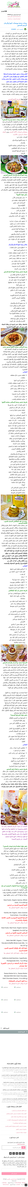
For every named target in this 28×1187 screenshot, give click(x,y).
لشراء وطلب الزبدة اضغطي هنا (18, 983)
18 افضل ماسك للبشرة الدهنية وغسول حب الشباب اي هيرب (14, 1075)
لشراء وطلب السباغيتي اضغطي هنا (17, 935)
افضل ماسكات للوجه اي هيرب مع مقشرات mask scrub (15, 1082)
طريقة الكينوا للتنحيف (14, 99)
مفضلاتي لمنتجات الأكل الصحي (18, 132)
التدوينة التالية (6, 1028)
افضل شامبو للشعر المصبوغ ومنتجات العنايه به (16, 1120)
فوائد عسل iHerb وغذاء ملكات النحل (18, 1116)
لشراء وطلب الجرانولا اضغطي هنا (17, 923)
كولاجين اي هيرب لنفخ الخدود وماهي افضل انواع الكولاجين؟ (14, 1067)
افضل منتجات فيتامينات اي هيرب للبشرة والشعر (16, 1113)
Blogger (24, 1182)
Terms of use (6, 1184)
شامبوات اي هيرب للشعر (21, 1129)
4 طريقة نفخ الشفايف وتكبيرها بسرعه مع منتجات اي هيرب (14, 1098)
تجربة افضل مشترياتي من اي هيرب (19, 1110)
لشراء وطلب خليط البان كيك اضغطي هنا (15, 953)
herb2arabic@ (21, 1144)
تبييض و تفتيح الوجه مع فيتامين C (19, 1123)
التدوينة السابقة (21, 1031)
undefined (5, 987)
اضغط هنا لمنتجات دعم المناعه (14, 19)
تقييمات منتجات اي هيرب (21, 1132)
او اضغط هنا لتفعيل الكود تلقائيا (14, 16)
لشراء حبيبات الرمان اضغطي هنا (18, 968)
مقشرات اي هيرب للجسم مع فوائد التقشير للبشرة (15, 1126)
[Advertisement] (14, 1048)
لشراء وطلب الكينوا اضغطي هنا (18, 907)
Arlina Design (18, 1182)
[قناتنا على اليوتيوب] (10, 1153)
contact (18, 1184)
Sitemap (5, 1182)
